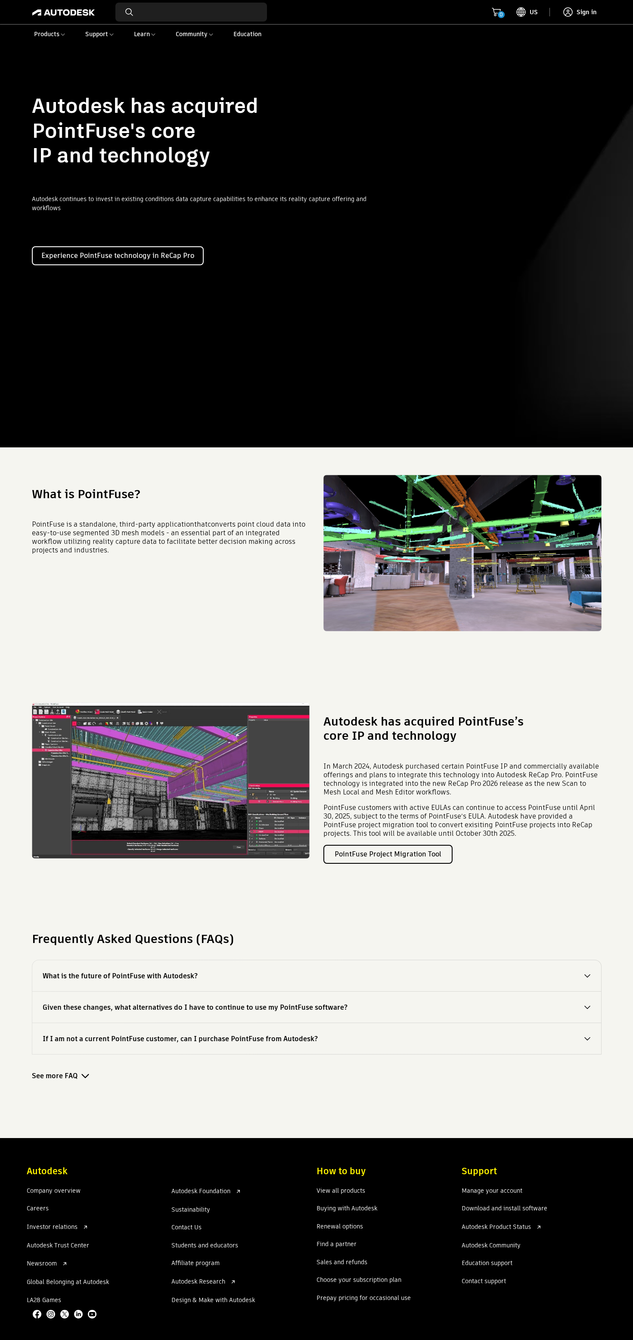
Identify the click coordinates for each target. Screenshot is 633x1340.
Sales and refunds (341, 1262)
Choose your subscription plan (358, 1280)
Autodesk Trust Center (58, 1246)
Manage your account (492, 1191)
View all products (340, 1191)
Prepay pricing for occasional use (363, 1298)
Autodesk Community (491, 1246)
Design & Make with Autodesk (213, 1300)
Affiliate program (195, 1263)
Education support (487, 1263)
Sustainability (190, 1210)
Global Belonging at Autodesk (68, 1282)
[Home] (63, 12)
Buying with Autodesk (346, 1209)
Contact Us (186, 1227)
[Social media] (65, 1315)
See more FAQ (55, 1076)
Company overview (54, 1191)
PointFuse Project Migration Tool (388, 854)
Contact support (484, 1281)
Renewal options (339, 1227)
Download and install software (504, 1209)
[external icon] (85, 1227)
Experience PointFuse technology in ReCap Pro (117, 256)
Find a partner (336, 1244)
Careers (38, 1209)
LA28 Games (44, 1300)
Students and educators (204, 1246)
